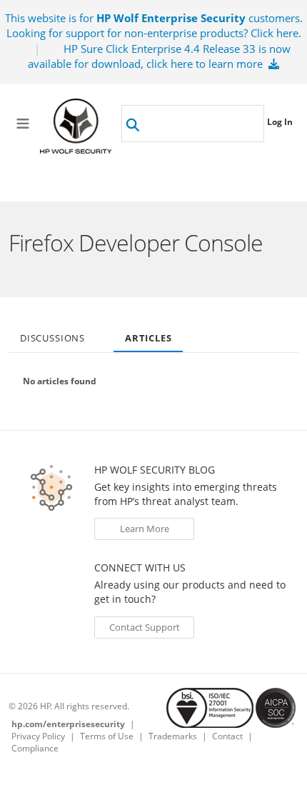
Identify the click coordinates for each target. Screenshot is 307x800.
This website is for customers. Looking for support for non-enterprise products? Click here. (154, 25)
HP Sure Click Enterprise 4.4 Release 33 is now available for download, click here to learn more (159, 56)
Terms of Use (107, 736)
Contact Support (144, 627)
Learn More (144, 528)
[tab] (52, 333)
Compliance (35, 748)
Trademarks (173, 736)
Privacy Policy (38, 736)
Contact (227, 736)
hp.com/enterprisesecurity (68, 724)
